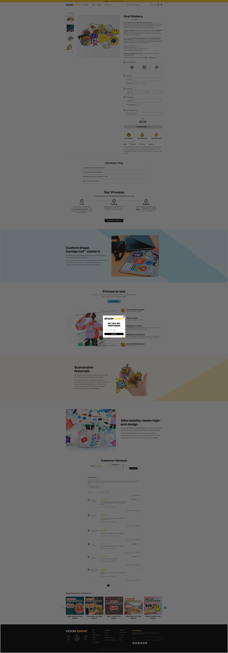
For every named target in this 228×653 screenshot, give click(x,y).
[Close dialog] (124, 316)
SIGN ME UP (114, 334)
